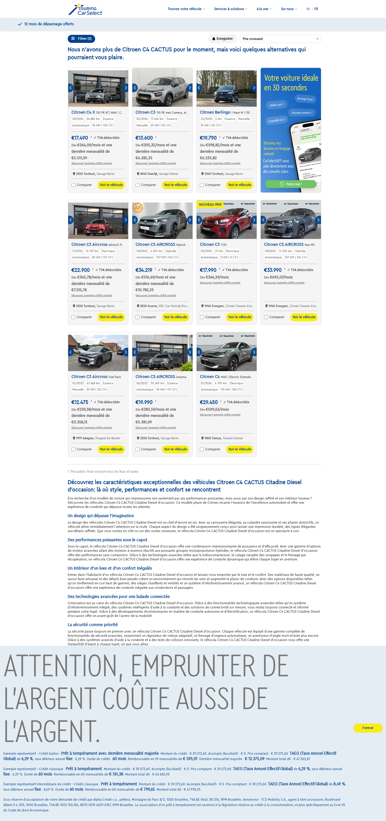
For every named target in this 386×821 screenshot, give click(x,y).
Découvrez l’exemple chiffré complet (91, 163)
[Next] (125, 88)
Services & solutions (229, 9)
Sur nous (287, 9)
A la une (262, 9)
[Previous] (71, 88)
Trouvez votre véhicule (184, 9)
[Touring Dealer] (87, 9)
